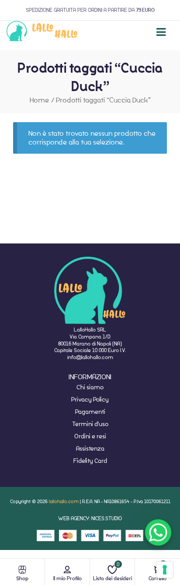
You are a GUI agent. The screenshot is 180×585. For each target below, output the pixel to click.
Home (39, 100)
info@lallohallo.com (90, 357)
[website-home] (42, 32)
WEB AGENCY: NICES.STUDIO (90, 518)
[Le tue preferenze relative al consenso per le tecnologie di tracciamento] (164, 569)
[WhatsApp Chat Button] (158, 532)
